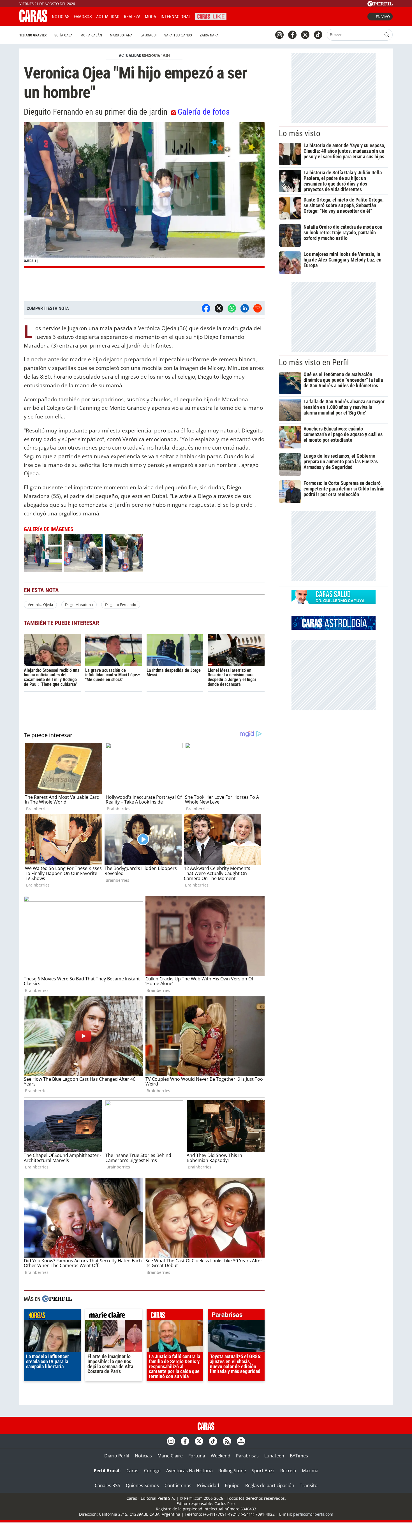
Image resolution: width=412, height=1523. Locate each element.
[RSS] (227, 1441)
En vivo (383, 16)
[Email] (257, 308)
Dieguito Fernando (120, 604)
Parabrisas (247, 1456)
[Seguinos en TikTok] (318, 35)
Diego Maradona (79, 604)
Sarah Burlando (178, 35)
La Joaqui (148, 35)
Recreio (288, 1471)
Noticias (60, 16)
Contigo (152, 1471)
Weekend (220, 1456)
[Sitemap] (241, 1441)
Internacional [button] (176, 16)
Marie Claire (170, 1456)
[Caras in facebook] (292, 35)
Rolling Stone (232, 1471)
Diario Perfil (116, 1456)
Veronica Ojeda (40, 604)
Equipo (232, 1485)
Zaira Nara (209, 35)
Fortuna (196, 1456)
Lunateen (274, 1456)
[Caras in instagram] (279, 35)
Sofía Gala (63, 35)
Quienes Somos (142, 1485)
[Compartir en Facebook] (206, 308)
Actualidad (107, 16)
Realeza (132, 16)
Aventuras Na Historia (189, 1471)
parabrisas (236, 1316)
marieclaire (113, 1316)
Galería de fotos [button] (204, 112)
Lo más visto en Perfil (314, 362)
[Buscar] (387, 35)
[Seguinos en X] (305, 35)
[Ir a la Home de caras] (33, 20)
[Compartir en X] (219, 308)
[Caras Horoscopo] (333, 628)
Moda (150, 16)
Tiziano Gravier (33, 35)
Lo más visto (299, 133)
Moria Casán (91, 35)
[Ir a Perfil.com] (380, 5)
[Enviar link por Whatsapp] (232, 308)
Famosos (83, 16)
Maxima (310, 1471)
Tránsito (309, 1485)
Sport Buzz (263, 1471)
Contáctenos (178, 1485)
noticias (52, 1316)
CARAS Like (210, 16)
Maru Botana (121, 35)
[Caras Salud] (333, 602)
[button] (144, 195)
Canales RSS (107, 1485)
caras (175, 1316)
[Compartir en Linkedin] (244, 308)
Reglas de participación (269, 1485)
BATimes (299, 1456)
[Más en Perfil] (57, 1299)
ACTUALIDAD (130, 55)
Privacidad (208, 1485)
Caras (132, 1471)
